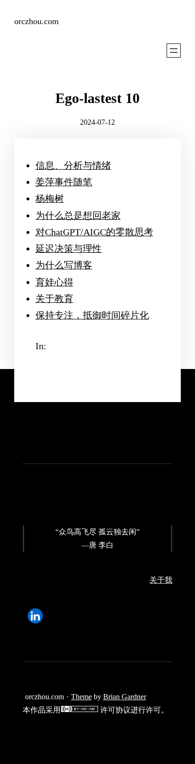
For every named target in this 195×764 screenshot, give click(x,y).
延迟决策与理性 (68, 248)
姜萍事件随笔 (63, 182)
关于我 (161, 580)
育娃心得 (54, 282)
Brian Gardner (124, 697)
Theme (81, 697)
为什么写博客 (63, 265)
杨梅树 (49, 198)
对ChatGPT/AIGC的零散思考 (94, 232)
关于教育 (54, 298)
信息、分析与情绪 (73, 165)
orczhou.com (36, 21)
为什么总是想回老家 (78, 215)
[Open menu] (174, 50)
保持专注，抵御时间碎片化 (92, 315)
